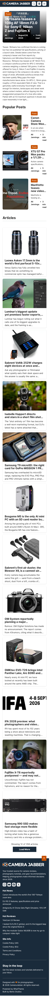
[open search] (34, 3)
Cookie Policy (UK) (10, 943)
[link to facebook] (14, 884)
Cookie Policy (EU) (10, 947)
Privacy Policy (9, 954)
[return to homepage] (16, 3)
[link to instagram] (4, 884)
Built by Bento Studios (12, 991)
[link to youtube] (9, 884)
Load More (24, 849)
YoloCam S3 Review (11, 920)
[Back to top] (44, 858)
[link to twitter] (18, 884)
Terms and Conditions (12, 950)
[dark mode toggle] (39, 3)
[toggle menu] (44, 3)
